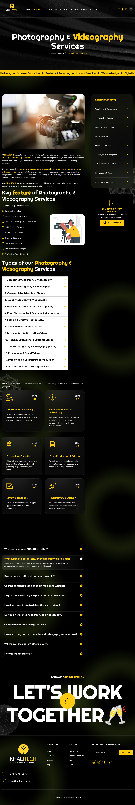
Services (36, 9)
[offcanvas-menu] (131, 9)
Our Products (51, 9)
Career (71, 760)
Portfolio (64, 9)
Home (27, 9)
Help (71, 765)
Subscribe (126, 752)
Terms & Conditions (76, 756)
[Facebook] (122, 9)
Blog (96, 9)
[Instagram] (126, 9)
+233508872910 (114, 223)
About (73, 9)
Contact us (73, 751)
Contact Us (86, 9)
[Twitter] (119, 9)
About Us (50, 756)
